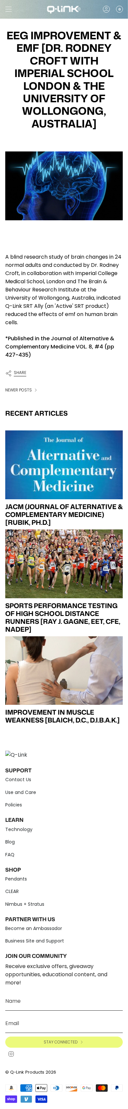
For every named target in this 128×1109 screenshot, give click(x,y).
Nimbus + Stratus (24, 904)
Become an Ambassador (33, 928)
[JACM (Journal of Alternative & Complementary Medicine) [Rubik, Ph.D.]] (64, 464)
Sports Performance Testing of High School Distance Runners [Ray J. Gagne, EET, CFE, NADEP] (62, 617)
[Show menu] (8, 9)
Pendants (16, 879)
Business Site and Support (34, 941)
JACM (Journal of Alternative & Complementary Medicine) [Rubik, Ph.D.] (64, 514)
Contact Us (18, 779)
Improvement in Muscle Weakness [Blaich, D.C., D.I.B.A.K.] (62, 715)
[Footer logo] (18, 754)
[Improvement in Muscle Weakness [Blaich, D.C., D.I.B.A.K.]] (64, 670)
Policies (13, 805)
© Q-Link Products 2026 (30, 1072)
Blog (10, 842)
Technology (18, 829)
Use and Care (20, 792)
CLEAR (12, 891)
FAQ (9, 854)
